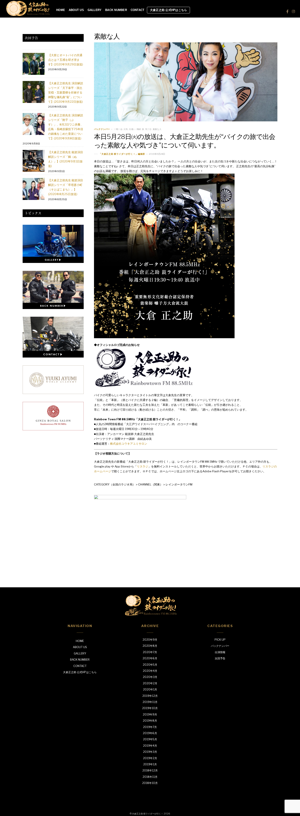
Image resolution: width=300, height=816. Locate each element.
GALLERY (95, 10)
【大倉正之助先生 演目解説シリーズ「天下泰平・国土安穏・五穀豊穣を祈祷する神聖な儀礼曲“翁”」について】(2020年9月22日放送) (65, 92)
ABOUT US (76, 10)
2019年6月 (150, 733)
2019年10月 (150, 708)
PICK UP (220, 639)
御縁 (139, 129)
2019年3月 (150, 751)
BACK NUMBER (116, 10)
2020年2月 (150, 683)
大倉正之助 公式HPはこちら (168, 10)
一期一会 (118, 129)
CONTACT (138, 10)
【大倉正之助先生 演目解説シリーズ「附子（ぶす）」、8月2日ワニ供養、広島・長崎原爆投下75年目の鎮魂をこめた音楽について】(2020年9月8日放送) (65, 126)
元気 (125, 129)
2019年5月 (150, 739)
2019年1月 (150, 764)
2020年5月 (150, 664)
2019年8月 (150, 720)
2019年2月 (150, 758)
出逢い (132, 129)
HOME (60, 10)
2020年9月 (150, 639)
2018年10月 (150, 783)
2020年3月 (150, 677)
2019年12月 (150, 695)
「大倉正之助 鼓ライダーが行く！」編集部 (122, 154)
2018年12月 (150, 770)
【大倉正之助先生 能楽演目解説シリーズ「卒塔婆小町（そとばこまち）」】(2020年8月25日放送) (65, 187)
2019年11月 (150, 702)
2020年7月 (150, 652)
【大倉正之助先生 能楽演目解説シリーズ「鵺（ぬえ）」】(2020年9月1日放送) (65, 159)
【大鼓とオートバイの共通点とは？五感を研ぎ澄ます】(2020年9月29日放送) (65, 59)
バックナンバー (102, 129)
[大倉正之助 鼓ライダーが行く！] (28, 14)
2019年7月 (150, 727)
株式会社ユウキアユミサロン (128, 443)
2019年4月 (150, 745)
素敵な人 (157, 129)
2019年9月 (150, 714)
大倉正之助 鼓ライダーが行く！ (147, 813)
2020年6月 (150, 658)
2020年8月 (150, 645)
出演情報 (220, 652)
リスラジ (142, 466)
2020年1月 (150, 689)
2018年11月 (150, 776)
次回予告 (220, 658)
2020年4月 (150, 670)
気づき (148, 129)
